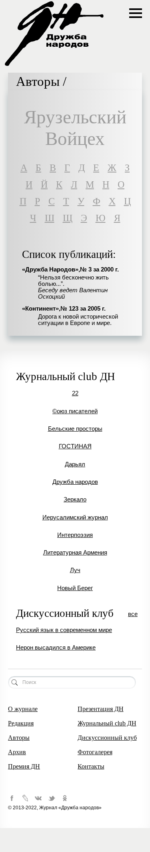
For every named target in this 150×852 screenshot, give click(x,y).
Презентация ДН (101, 708)
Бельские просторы (75, 429)
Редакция (21, 723)
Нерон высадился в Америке (56, 647)
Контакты (91, 766)
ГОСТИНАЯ (75, 446)
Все (133, 614)
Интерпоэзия (75, 535)
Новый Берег (75, 588)
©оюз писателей (75, 411)
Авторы (19, 737)
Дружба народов (75, 482)
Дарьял (75, 464)
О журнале (23, 708)
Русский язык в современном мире (64, 630)
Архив (17, 752)
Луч (75, 570)
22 (75, 393)
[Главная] (54, 65)
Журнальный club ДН (107, 723)
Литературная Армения (75, 552)
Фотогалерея (95, 752)
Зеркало (75, 499)
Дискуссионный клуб (107, 737)
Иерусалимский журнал (75, 517)
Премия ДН (24, 766)
